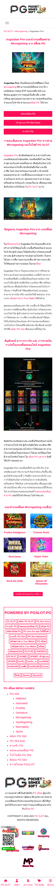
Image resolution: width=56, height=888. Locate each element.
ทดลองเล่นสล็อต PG (22, 750)
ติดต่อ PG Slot (18, 759)
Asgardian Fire (11, 155)
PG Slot (14, 693)
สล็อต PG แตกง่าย (37, 456)
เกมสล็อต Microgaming (27, 507)
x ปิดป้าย (8, 827)
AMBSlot (21, 698)
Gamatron (22, 712)
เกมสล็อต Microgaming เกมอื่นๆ (27, 594)
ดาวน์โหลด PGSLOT (22, 764)
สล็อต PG (35, 102)
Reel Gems (15, 556)
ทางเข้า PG (16, 745)
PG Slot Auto (17, 740)
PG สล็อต (37, 793)
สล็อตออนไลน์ (13, 244)
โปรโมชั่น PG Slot (20, 755)
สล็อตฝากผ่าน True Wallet (22, 298)
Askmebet (22, 703)
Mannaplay (22, 726)
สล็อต (38, 263)
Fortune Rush (41, 532)
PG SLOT (33, 186)
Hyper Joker (41, 556)
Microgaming (10, 87)
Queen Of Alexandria (41, 582)
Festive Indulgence (15, 532)
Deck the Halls (15, 581)
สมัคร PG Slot (17, 329)
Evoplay (20, 707)
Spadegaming (24, 722)
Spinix (19, 731)
